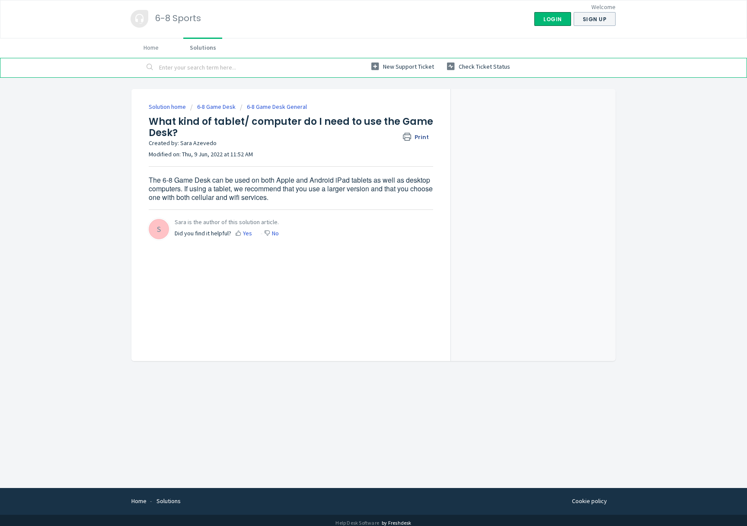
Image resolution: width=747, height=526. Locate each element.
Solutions (203, 47)
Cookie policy (589, 501)
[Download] (357, 150)
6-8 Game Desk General (277, 107)
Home (151, 47)
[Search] (150, 67)
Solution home (168, 107)
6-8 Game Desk (216, 107)
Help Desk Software (357, 523)
